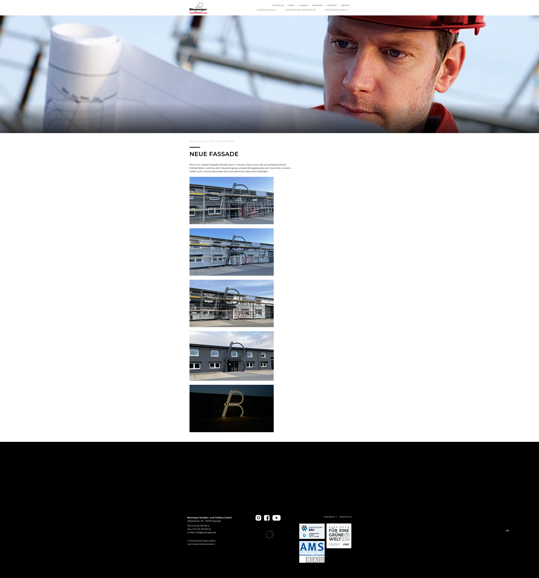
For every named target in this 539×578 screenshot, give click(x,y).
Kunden (303, 5)
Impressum (329, 516)
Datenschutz (345, 516)
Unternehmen (336, 10)
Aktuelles (278, 5)
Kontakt (332, 5)
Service (345, 5)
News (291, 5)
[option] (269, 74)
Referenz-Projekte (300, 10)
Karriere (317, 5)
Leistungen (266, 10)
